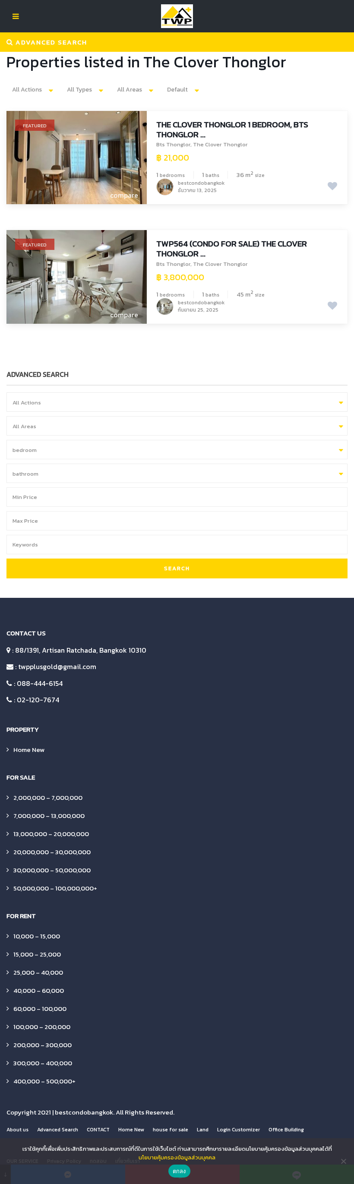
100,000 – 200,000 (41, 1027)
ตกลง (179, 1171)
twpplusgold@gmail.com (57, 666)
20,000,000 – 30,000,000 (52, 852)
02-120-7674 (38, 700)
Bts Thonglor (173, 144)
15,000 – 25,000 (37, 954)
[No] (343, 1161)
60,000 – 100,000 (39, 1009)
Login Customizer (238, 1129)
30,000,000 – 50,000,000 (52, 870)
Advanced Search (57, 1129)
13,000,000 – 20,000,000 (51, 834)
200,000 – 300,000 (42, 1045)
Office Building (286, 1129)
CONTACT (98, 1129)
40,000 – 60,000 (38, 990)
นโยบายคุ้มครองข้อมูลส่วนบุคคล (177, 1157)
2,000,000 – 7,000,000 (47, 797)
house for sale (170, 1129)
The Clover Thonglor (220, 144)
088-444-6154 (40, 683)
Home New (28, 750)
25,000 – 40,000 (38, 972)
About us (17, 1129)
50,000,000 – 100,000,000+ (55, 888)
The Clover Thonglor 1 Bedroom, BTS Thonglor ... (232, 129)
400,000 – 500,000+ (44, 1081)
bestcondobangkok (84, 1112)
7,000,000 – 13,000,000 (49, 816)
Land (203, 1129)
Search (177, 568)
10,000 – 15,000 (36, 936)
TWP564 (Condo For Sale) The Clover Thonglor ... (231, 248)
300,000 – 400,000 (42, 1063)
